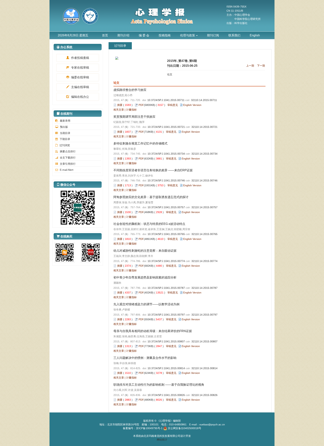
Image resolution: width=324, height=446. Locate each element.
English (255, 35)
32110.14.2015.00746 (204, 180)
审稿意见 (172, 104)
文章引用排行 (68, 163)
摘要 (119, 104)
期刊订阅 (213, 35)
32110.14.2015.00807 (204, 341)
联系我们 (234, 35)
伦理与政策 (188, 35)
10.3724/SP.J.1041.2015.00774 (166, 261)
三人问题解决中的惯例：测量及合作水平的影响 (144, 357)
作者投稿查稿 (79, 57)
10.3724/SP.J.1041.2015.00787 (166, 287)
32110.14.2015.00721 (204, 126)
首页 (105, 35)
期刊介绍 (123, 35)
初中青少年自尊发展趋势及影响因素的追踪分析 (144, 277)
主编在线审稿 (79, 87)
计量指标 (131, 109)
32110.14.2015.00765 (204, 234)
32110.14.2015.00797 (204, 314)
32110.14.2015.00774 (204, 261)
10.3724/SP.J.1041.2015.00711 (165, 100)
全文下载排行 (68, 157)
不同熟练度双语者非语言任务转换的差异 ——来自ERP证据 (153, 170)
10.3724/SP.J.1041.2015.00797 (166, 314)
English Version (192, 104)
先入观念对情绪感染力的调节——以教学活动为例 (146, 304)
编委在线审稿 (79, 77)
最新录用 (65, 120)
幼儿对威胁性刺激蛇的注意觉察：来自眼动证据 (144, 250)
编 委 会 (144, 35)
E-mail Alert (66, 169)
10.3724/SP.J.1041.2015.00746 (166, 180)
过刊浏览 (64, 145)
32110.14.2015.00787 (204, 287)
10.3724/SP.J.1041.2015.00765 (166, 234)
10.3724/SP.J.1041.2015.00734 (166, 153)
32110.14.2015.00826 (204, 395)
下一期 (261, 65)
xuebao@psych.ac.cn (212, 424)
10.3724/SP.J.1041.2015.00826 (166, 395)
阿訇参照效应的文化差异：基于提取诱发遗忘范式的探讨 (150, 197)
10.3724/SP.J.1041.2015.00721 (166, 126)
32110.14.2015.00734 (204, 153)
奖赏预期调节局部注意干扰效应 (134, 116)
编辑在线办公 (79, 96)
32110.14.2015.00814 (204, 368)
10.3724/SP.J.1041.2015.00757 (166, 207)
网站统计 (162, 439)
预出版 (64, 126)
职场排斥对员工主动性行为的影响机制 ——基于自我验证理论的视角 (158, 384)
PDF (141, 104)
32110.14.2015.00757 (204, 207)
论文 (169, 74)
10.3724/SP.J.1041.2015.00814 (166, 368)
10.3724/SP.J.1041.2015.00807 (166, 341)
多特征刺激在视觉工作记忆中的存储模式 (140, 143)
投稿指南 (165, 35)
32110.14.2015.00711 (204, 100)
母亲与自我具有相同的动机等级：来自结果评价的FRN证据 (152, 331)
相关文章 (118, 109)
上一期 (250, 65)
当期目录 (65, 133)
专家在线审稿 (79, 67)
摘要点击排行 (68, 151)
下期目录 (65, 139)
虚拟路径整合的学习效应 (129, 89)
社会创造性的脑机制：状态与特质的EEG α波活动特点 (149, 223)
